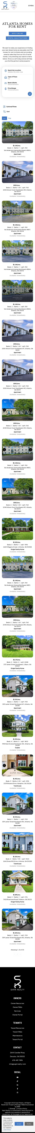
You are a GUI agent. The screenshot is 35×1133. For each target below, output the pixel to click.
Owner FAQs (17, 1007)
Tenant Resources (17, 1028)
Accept (19, 1124)
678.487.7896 (17, 1060)
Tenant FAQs (17, 1032)
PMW (18, 1107)
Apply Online (17, 33)
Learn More (7, 1129)
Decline (29, 1124)
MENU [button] (32, 5)
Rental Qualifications (17, 38)
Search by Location (14, 70)
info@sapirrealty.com (17, 1064)
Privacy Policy (22, 1108)
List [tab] (4, 118)
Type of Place (12, 76)
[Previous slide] (4, 132)
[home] (5, 5)
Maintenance (17, 1036)
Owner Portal (17, 1015)
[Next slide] (30, 132)
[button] (17, 1077)
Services (17, 1011)
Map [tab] (9, 118)
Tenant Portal (17, 1039)
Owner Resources (17, 1003)
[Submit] (30, 94)
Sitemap (12, 1108)
